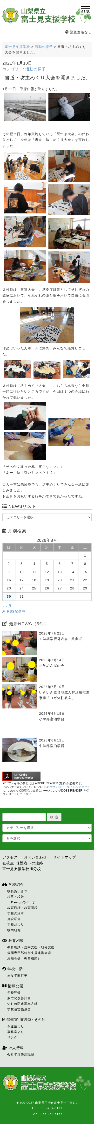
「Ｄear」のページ (21, 902)
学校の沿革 (15, 913)
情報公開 (15, 986)
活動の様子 (35, 69)
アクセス (10, 857)
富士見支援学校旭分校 (21, 869)
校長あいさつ (17, 891)
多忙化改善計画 (19, 998)
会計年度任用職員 (20, 1054)
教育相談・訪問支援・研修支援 (30, 947)
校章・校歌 (15, 897)
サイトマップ (64, 857)
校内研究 (14, 930)
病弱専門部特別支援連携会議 (29, 953)
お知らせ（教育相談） (24, 958)
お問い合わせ (35, 857)
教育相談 (15, 941)
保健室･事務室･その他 (25, 1020)
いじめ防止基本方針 (22, 1003)
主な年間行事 (17, 975)
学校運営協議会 (19, 1009)
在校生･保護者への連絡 (22, 863)
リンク (12, 1037)
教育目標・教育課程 (22, 908)
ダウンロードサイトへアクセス (69, 787)
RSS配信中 (15, 611)
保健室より (15, 1026)
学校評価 (14, 992)
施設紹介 (14, 919)
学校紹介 (15, 884)
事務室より (15, 1032)
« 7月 (7, 606)
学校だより (15, 924)
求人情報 (15, 1048)
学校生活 (14, 969)
